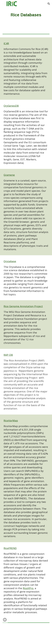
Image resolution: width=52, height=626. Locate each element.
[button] (3, 3)
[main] (26, 15)
